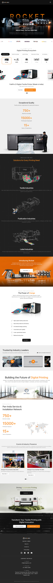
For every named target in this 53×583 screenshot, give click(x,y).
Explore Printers (33, 526)
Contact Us (25, 493)
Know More (20, 89)
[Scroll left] (2, 361)
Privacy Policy (26, 549)
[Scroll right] (50, 361)
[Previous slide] (2, 21)
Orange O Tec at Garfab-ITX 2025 (35, 469)
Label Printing (25, 54)
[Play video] (12, 361)
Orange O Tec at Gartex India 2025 (9, 469)
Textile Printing (5, 54)
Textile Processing (15, 54)
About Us (26, 543)
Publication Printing (35, 54)
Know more (4, 473)
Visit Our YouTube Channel (43, 352)
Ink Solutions (44, 54)
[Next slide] (51, 21)
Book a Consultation (29, 89)
